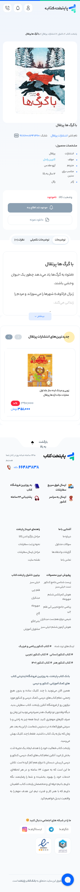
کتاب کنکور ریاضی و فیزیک (34, 646)
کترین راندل (49, 159)
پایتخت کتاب (71, 34)
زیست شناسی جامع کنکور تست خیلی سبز (57, 584)
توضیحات (60, 240)
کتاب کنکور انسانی (60, 654)
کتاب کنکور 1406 (41, 663)
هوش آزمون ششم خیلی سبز (56, 627)
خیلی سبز (35, 582)
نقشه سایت (34, 560)
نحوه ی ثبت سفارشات (29, 544)
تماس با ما (66, 560)
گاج (38, 614)
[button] (18, 336)
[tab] (60, 240)
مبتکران (35, 598)
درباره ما (67, 537)
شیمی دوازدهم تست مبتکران (55, 619)
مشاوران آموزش (32, 629)
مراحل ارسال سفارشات (28, 552)
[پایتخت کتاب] (60, 8)
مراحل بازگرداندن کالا (29, 537)
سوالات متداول (63, 544)
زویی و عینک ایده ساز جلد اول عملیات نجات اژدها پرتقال (54, 393)
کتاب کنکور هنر (62, 663)
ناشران (61, 34)
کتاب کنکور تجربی (35, 654)
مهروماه (35, 606)
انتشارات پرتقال (48, 34)
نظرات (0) (19, 240)
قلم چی (36, 590)
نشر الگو (35, 621)
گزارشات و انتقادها (61, 552)
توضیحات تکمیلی (40, 240)
